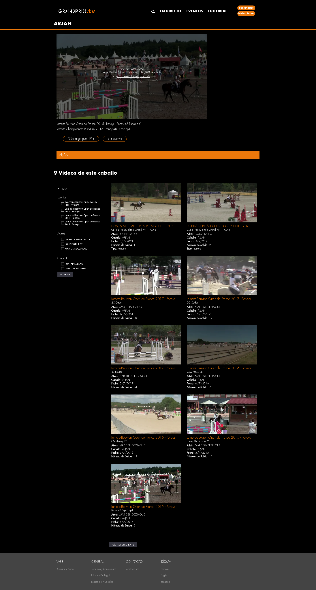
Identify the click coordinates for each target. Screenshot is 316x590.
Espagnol (165, 581)
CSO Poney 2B (195, 371)
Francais (165, 569)
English (164, 575)
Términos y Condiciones (103, 569)
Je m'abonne (115, 139)
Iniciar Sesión (246, 13)
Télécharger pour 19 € (81, 139)
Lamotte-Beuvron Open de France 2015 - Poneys (219, 437)
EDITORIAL (217, 11)
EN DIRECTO (170, 11)
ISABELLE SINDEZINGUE (133, 376)
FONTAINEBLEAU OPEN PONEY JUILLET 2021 (143, 226)
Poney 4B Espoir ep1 (122, 510)
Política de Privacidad (102, 581)
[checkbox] (81, 203)
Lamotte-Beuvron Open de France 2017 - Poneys (143, 299)
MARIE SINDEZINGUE (132, 307)
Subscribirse (246, 7)
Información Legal (100, 575)
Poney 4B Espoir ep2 (198, 441)
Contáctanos (132, 569)
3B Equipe (117, 371)
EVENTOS (194, 11)
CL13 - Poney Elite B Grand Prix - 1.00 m (208, 229)
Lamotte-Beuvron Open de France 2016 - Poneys (219, 368)
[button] (65, 274)
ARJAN (126, 237)
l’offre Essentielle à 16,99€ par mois (139, 72)
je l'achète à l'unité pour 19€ (133, 76)
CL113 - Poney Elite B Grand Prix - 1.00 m (134, 229)
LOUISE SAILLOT (128, 234)
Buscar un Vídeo (65, 569)
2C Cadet (116, 302)
